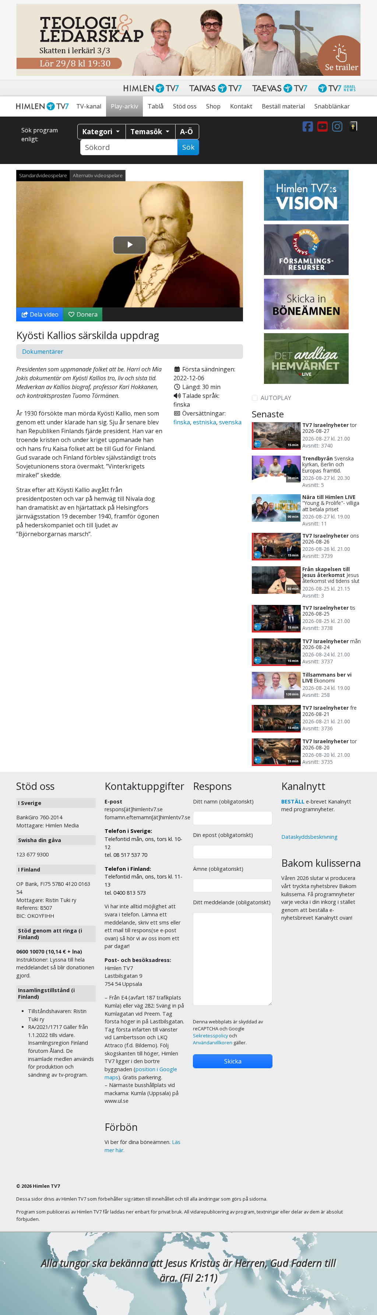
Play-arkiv (124, 106)
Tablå (155, 106)
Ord (353, 127)
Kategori (98, 131)
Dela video (43, 314)
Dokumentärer (42, 352)
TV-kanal (88, 106)
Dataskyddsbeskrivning (309, 836)
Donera (86, 314)
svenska (230, 422)
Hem (43, 106)
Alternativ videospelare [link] (98, 175)
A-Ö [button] (186, 131)
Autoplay (276, 398)
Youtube (324, 127)
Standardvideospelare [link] (43, 175)
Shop (213, 106)
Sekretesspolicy (210, 1036)
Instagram (338, 127)
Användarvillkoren (212, 1043)
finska (181, 422)
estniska (204, 422)
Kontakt (241, 106)
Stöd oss (185, 106)
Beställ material (283, 106)
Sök (188, 147)
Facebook (309, 127)
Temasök (147, 131)
